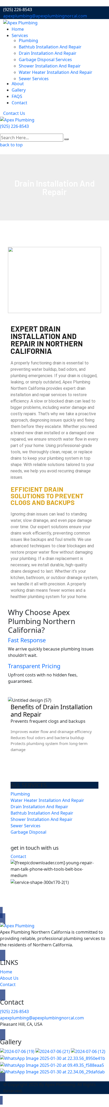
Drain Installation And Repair (47, 53)
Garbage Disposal (28, 832)
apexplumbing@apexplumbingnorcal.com (45, 16)
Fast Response (27, 640)
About (18, 84)
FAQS (17, 96)
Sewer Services (34, 79)
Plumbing (29, 40)
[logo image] (17, 120)
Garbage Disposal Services (45, 59)
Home (18, 29)
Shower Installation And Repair (50, 66)
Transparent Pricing (34, 666)
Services (20, 35)
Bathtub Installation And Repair (50, 47)
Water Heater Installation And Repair (55, 72)
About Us (9, 978)
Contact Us (14, 113)
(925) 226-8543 (14, 126)
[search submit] (66, 139)
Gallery (19, 90)
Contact (19, 103)
